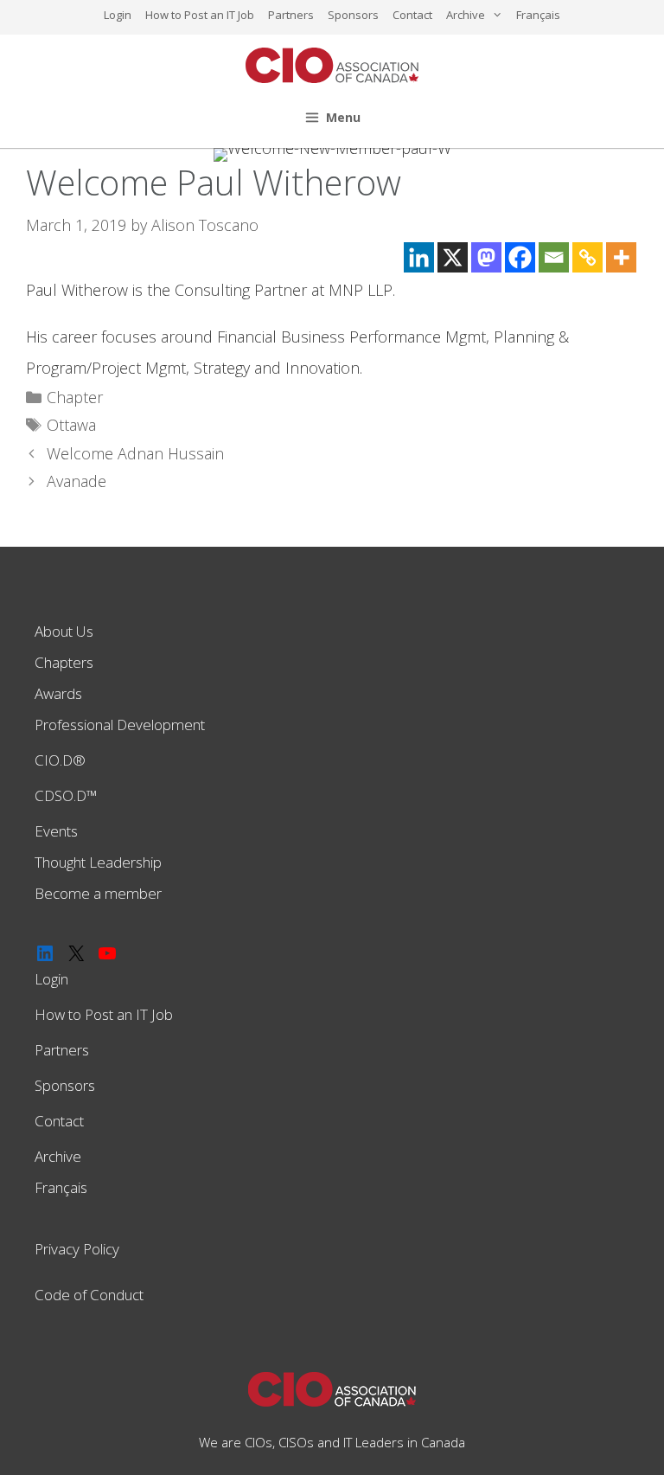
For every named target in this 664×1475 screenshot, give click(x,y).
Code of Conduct (89, 1295)
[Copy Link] (587, 257)
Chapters (64, 662)
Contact (412, 14)
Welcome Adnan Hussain (135, 453)
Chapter (75, 397)
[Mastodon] (486, 257)
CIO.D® (60, 760)
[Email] (554, 257)
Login (117, 14)
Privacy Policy (77, 1249)
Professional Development (120, 724)
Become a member (98, 893)
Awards (58, 693)
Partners (291, 14)
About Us (64, 631)
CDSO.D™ (66, 795)
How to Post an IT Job (199, 14)
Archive (465, 14)
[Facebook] (520, 257)
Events (56, 831)
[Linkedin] (419, 257)
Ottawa (71, 424)
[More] (621, 257)
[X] (452, 257)
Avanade (76, 481)
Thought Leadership (98, 862)
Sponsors (353, 14)
